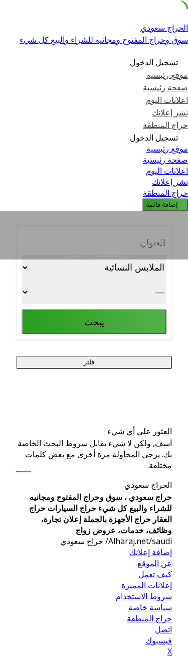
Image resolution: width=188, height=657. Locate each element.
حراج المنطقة (165, 125)
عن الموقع (154, 563)
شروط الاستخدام (144, 596)
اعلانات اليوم (167, 100)
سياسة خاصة (150, 607)
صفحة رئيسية (165, 87)
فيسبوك (158, 640)
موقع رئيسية (167, 75)
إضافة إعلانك (150, 552)
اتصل (163, 629)
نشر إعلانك (170, 112)
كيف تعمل (155, 574)
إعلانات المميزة (146, 585)
